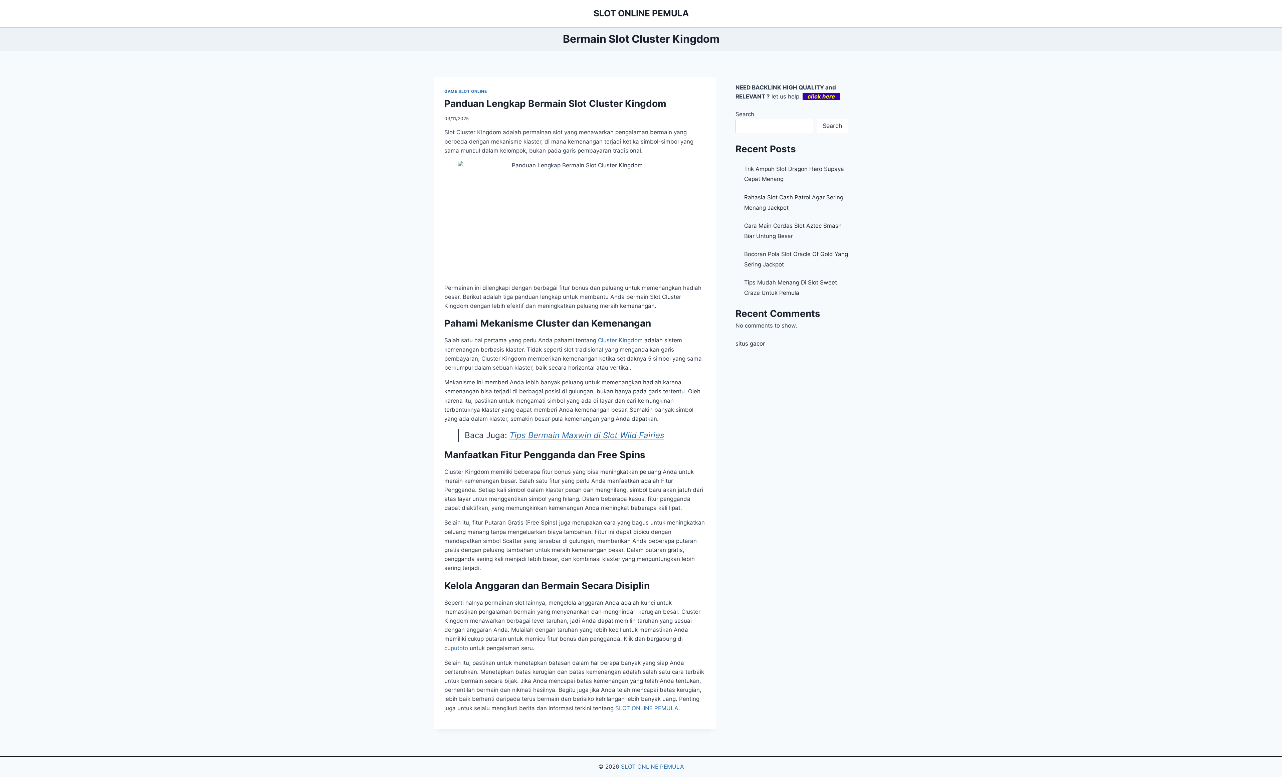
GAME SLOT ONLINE (465, 91)
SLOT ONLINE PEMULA (646, 708)
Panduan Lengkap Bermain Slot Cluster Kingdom (555, 103)
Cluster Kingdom (620, 340)
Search (744, 114)
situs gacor (750, 343)
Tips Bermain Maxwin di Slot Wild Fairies (586, 435)
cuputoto (456, 648)
